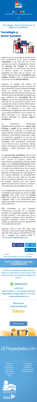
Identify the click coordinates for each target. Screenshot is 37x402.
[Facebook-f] (16, 12)
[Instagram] (18, 12)
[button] (18, 18)
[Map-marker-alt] (13, 12)
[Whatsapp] (24, 12)
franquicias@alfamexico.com (17, 237)
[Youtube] (21, 12)
